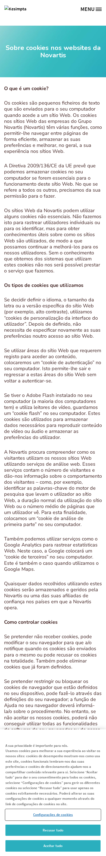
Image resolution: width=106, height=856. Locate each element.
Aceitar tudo (53, 845)
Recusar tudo (53, 830)
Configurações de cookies (53, 814)
